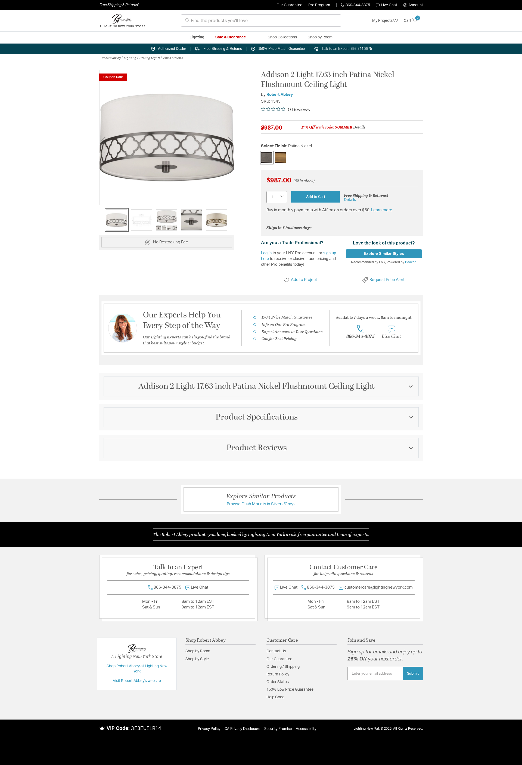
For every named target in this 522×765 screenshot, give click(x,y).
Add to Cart (315, 197)
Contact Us (276, 651)
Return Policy (277, 674)
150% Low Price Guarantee (289, 689)
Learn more (381, 210)
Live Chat (389, 5)
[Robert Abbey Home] (122, 20)
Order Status (277, 682)
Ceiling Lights (149, 57)
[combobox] (261, 20)
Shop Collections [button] (282, 37)
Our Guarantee (289, 5)
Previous (103, 140)
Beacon (411, 262)
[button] (413, 5)
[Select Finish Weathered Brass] (280, 157)
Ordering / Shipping (283, 667)
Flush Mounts (173, 57)
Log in (266, 252)
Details (359, 127)
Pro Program (319, 5)
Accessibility (306, 729)
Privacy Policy (209, 729)
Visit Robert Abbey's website (137, 681)
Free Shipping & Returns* (119, 5)
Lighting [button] (196, 37)
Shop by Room (197, 651)
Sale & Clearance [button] (230, 37)
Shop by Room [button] (320, 37)
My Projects (382, 21)
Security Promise (278, 729)
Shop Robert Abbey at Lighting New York (137, 669)
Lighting (130, 57)
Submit (413, 673)
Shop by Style (197, 659)
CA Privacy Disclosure (242, 729)
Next (230, 140)
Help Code (275, 697)
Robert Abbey (111, 57)
